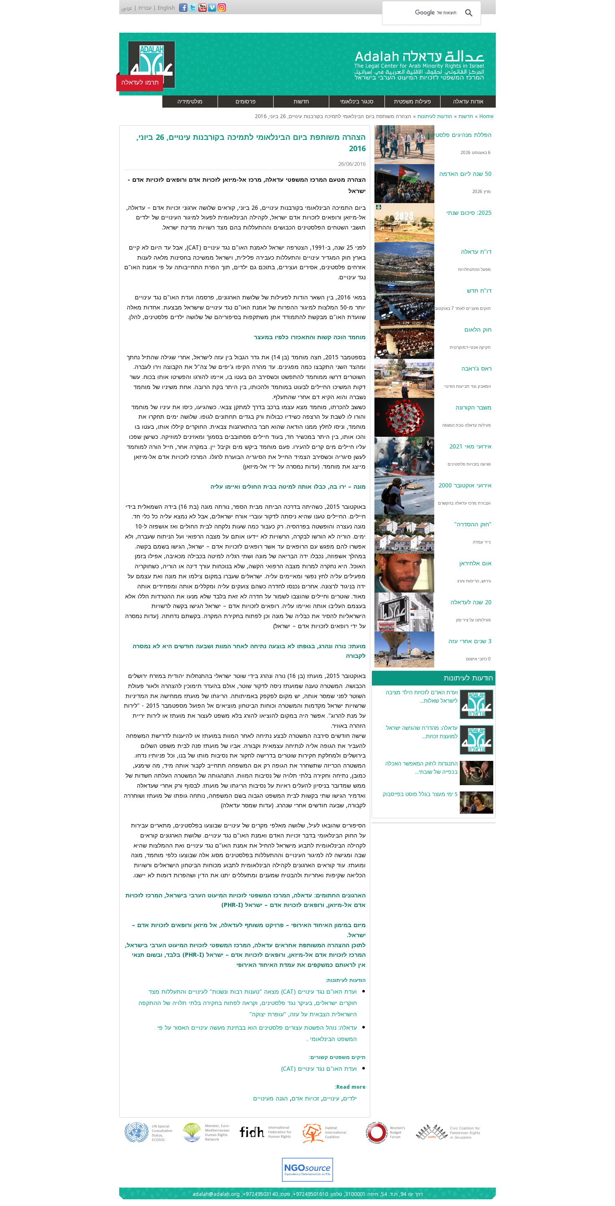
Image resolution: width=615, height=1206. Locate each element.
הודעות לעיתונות (435, 116)
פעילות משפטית (412, 101)
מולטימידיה (189, 101)
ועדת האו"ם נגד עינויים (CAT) (319, 1069)
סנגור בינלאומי (357, 101)
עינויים (331, 1098)
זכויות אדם (305, 1098)
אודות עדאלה (468, 101)
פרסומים (246, 101)
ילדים (350, 1098)
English (166, 8)
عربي (126, 8)
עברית (144, 8)
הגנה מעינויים (270, 1098)
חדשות (301, 101)
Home (486, 116)
